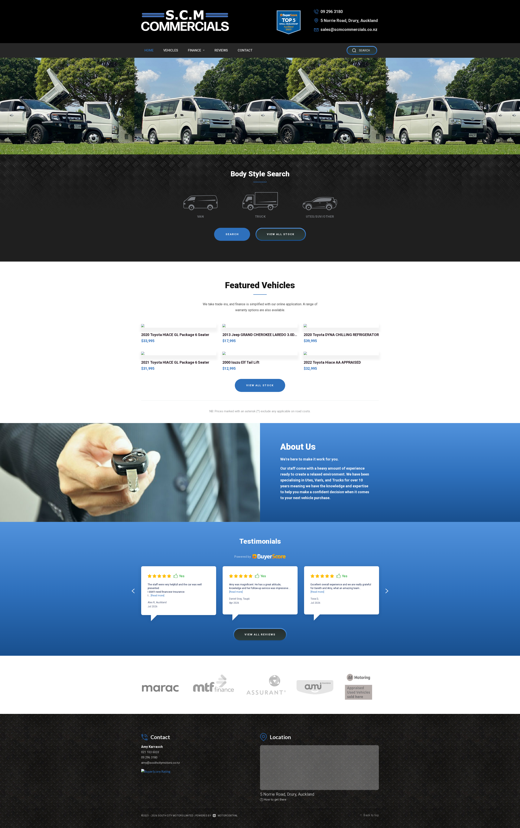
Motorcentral (228, 815)
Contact (245, 50)
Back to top (371, 815)
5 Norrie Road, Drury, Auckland (349, 20)
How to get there (275, 799)
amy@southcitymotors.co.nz (160, 763)
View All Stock (260, 385)
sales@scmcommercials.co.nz (349, 29)
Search (232, 234)
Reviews (221, 50)
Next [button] (381, 582)
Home (149, 50)
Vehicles (170, 50)
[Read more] (157, 595)
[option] (260, 106)
